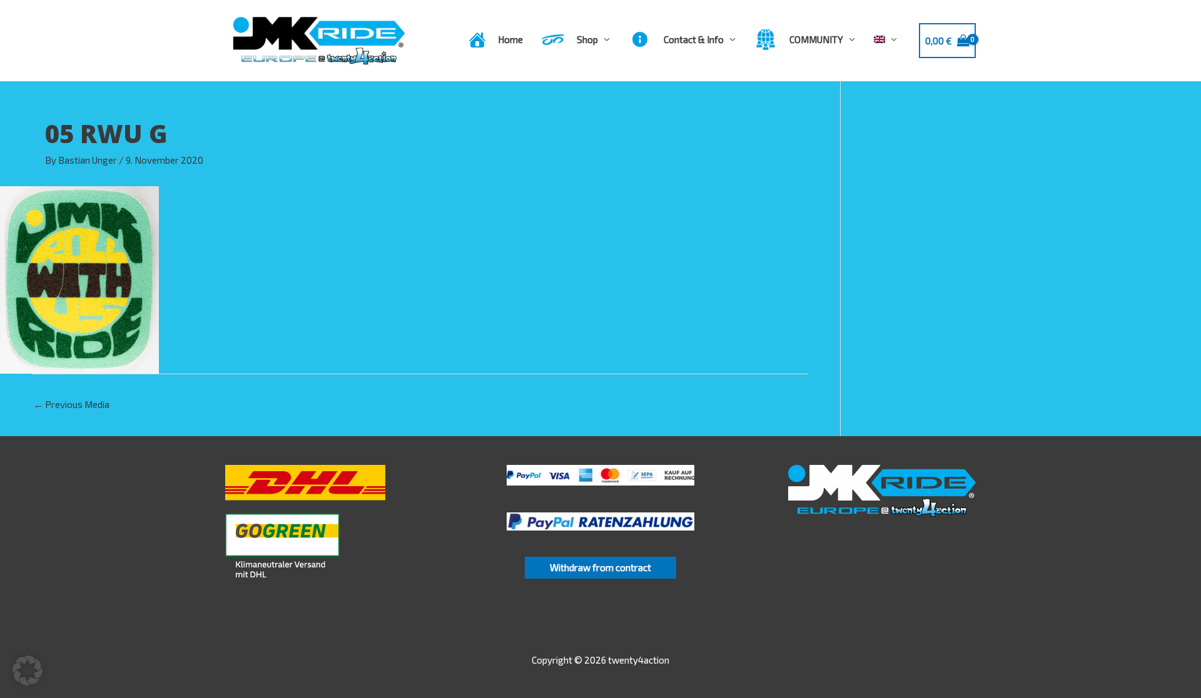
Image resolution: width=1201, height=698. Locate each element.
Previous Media (71, 404)
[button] (27, 670)
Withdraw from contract (600, 567)
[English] (885, 39)
